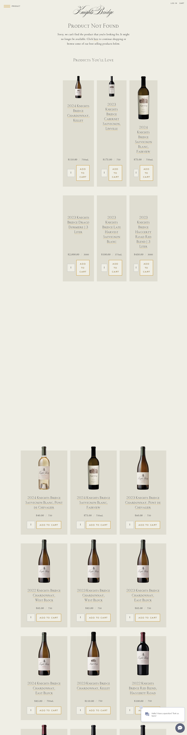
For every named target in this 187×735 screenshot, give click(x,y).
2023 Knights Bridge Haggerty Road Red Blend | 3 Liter (143, 232)
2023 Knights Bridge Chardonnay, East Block (142, 595)
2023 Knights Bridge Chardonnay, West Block (93, 595)
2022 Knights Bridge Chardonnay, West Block (44, 595)
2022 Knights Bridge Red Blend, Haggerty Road (143, 688)
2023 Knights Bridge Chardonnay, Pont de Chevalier (143, 502)
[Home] (93, 11)
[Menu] (7, 6)
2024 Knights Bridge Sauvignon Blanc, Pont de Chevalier (44, 502)
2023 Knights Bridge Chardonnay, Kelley (93, 686)
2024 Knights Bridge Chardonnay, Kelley (78, 113)
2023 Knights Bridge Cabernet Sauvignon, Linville (112, 116)
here (96, 39)
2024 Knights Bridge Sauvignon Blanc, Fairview (143, 139)
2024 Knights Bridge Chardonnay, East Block (44, 688)
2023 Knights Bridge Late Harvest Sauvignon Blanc (111, 229)
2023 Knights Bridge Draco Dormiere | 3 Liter (78, 225)
